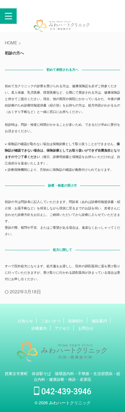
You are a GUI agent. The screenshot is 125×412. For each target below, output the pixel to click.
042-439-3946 (65, 391)
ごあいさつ (50, 320)
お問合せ (86, 328)
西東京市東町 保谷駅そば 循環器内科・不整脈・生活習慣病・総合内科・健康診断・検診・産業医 (62, 376)
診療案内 (39, 328)
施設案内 (99, 320)
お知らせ (25, 320)
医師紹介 (76, 320)
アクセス (62, 328)
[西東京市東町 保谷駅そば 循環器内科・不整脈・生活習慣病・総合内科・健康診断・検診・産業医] (62, 28)
